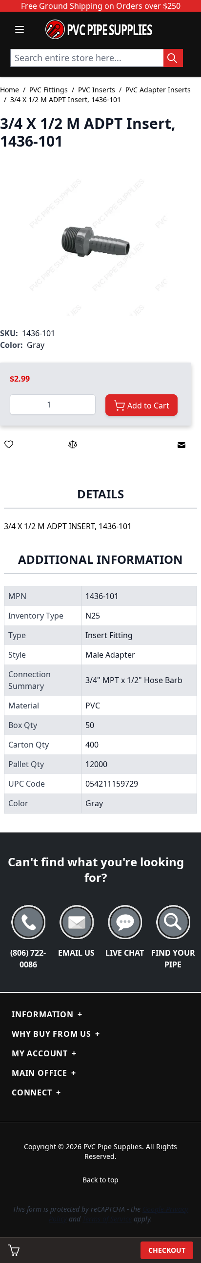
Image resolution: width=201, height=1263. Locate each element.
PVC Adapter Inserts (158, 89)
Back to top (100, 1179)
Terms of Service (107, 1218)
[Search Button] (173, 58)
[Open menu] (19, 29)
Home (9, 89)
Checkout (166, 1250)
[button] (95, 244)
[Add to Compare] (72, 444)
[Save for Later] (9, 444)
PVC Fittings (48, 89)
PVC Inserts (96, 89)
